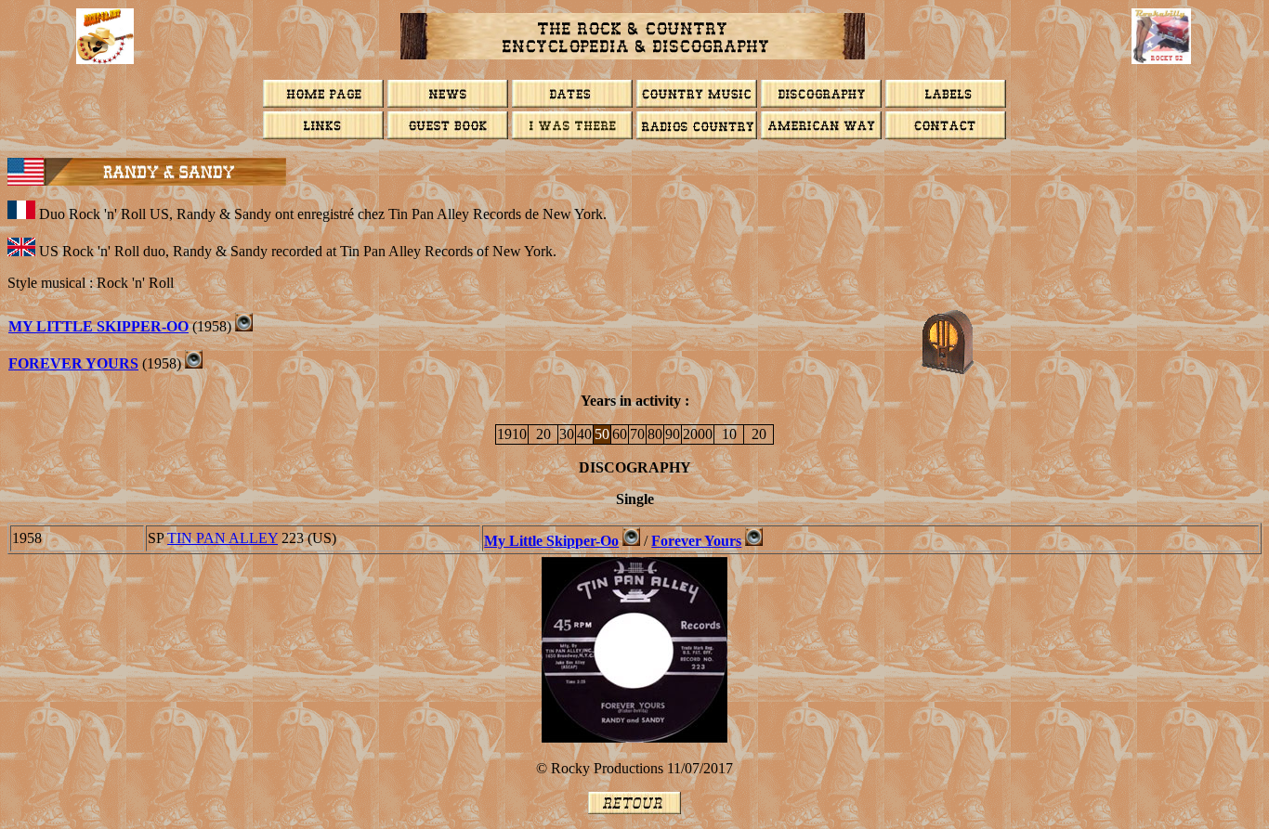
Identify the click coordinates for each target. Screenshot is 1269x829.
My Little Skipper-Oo (98, 326)
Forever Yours (73, 363)
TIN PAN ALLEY (222, 538)
